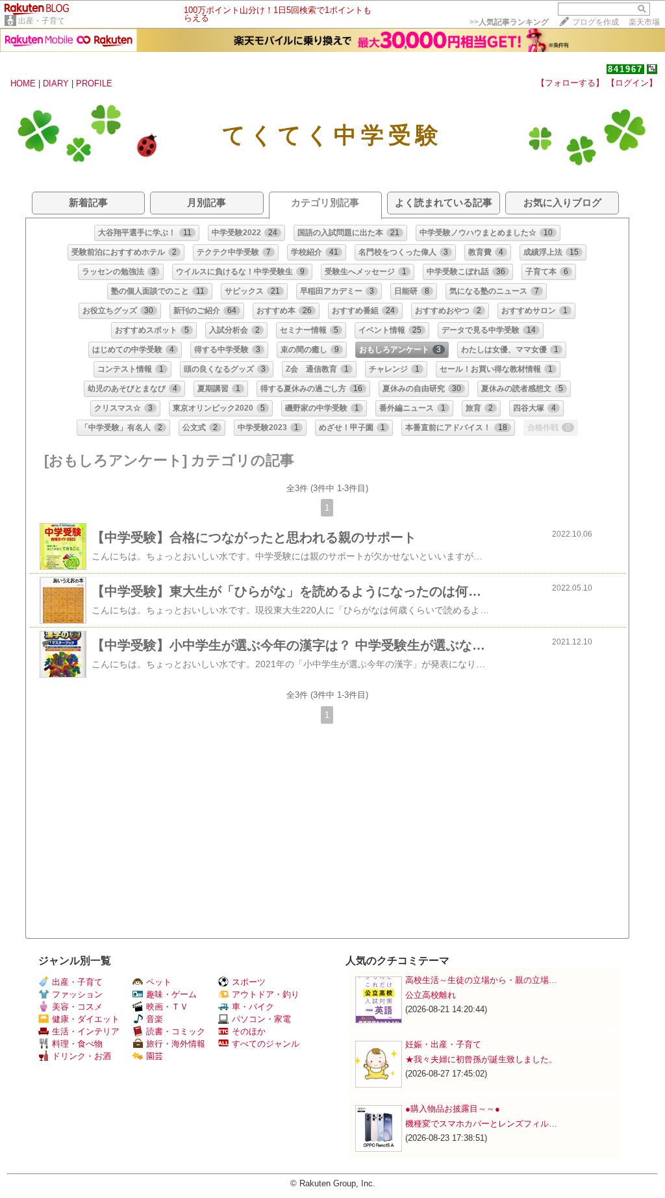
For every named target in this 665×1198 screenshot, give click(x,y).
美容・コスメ (77, 1007)
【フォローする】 (570, 83)
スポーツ (249, 982)
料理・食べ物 (77, 1044)
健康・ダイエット (85, 1019)
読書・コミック (175, 1031)
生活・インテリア (85, 1031)
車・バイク (253, 1007)
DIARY (56, 83)
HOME (23, 83)
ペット (158, 982)
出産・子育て (41, 20)
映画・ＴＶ (167, 1007)
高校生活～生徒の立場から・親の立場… (481, 980)
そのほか (249, 1031)
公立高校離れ (430, 995)
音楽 (154, 1019)
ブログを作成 (595, 22)
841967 (625, 69)
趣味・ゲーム (171, 994)
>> (509, 22)
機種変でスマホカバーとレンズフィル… (481, 1123)
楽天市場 (644, 22)
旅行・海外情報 (175, 1044)
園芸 (154, 1056)
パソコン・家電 (261, 1019)
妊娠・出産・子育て (443, 1044)
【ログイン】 (632, 83)
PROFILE (94, 83)
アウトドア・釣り (265, 994)
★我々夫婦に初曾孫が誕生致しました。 (481, 1059)
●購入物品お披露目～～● (452, 1109)
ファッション (77, 994)
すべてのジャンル (265, 1044)
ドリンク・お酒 (81, 1056)
